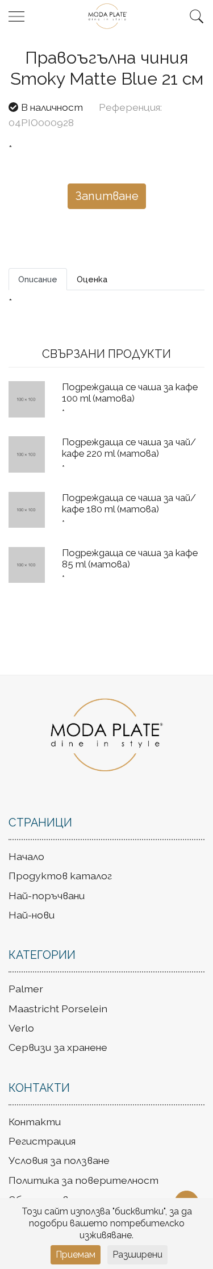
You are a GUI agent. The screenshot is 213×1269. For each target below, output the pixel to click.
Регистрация (42, 1141)
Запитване (107, 196)
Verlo (21, 1028)
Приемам (75, 1254)
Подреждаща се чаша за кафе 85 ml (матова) (130, 558)
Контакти (35, 1122)
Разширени (137, 1254)
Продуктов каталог (60, 876)
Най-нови (32, 915)
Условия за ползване (59, 1160)
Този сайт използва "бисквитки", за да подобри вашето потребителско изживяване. (107, 1223)
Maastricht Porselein (58, 1009)
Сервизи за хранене (58, 1047)
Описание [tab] (37, 279)
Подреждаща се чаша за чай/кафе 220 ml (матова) (129, 447)
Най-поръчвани (47, 895)
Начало (26, 856)
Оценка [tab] (92, 279)
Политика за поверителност (83, 1180)
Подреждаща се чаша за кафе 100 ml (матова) (130, 392)
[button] (196, 16)
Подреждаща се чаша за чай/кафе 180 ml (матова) (129, 503)
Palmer (26, 989)
